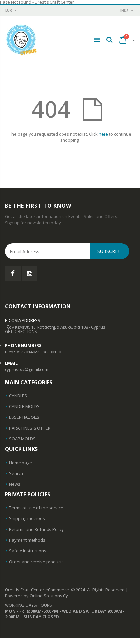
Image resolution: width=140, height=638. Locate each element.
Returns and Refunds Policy (36, 529)
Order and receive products (36, 561)
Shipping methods (27, 518)
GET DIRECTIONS (21, 331)
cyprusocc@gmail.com (26, 369)
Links (124, 10)
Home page (20, 463)
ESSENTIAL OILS (24, 417)
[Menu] (97, 39)
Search (16, 473)
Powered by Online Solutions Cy (36, 595)
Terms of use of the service (36, 508)
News (14, 484)
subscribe (109, 251)
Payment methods (27, 540)
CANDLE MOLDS (24, 406)
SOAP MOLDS (22, 439)
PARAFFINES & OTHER (29, 428)
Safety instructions (27, 551)
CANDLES (18, 396)
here (103, 134)
